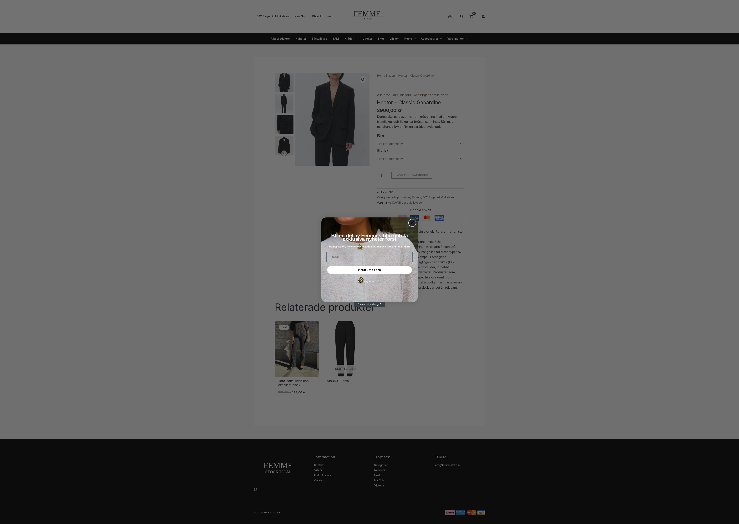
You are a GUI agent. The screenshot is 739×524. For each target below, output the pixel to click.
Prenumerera (369, 270)
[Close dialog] (412, 222)
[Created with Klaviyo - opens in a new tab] (369, 304)
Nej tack (369, 281)
